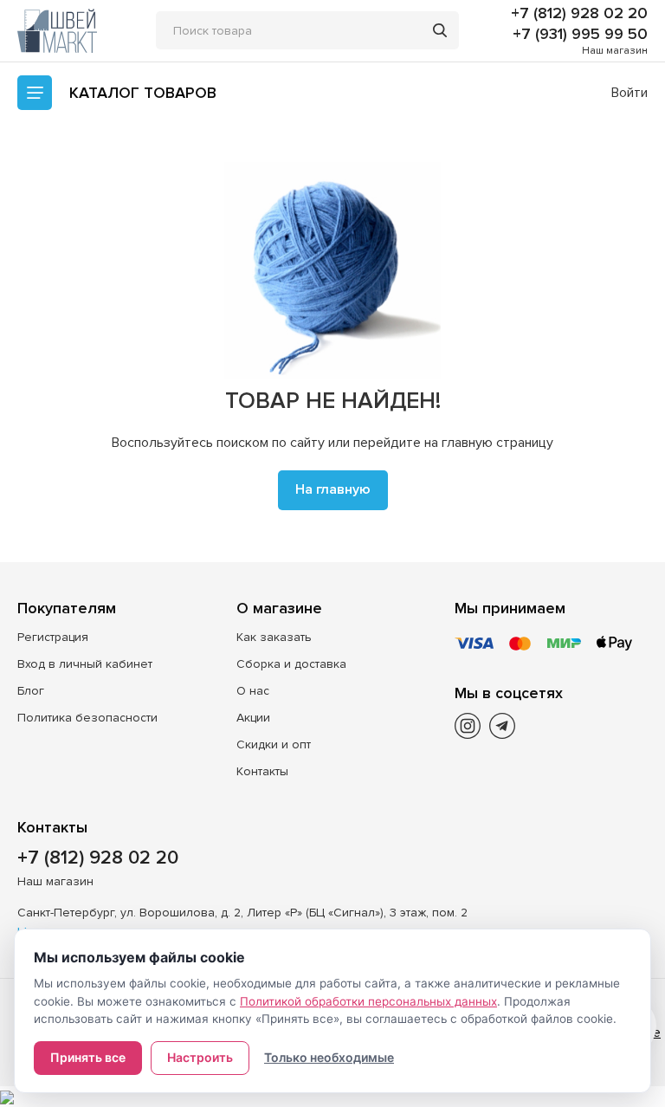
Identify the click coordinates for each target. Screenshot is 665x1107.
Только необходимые (329, 1057)
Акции (253, 717)
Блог (30, 690)
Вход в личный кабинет (84, 664)
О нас (252, 690)
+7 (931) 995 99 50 (580, 33)
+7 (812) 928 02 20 (579, 13)
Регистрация (52, 637)
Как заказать (274, 637)
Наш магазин (615, 50)
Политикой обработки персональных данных (368, 1001)
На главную (333, 489)
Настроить (200, 1057)
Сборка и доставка (291, 664)
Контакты (262, 771)
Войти (629, 92)
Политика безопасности (87, 717)
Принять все (88, 1057)
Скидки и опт (273, 744)
